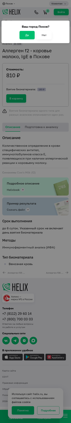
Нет (44, 35)
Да (27, 35)
